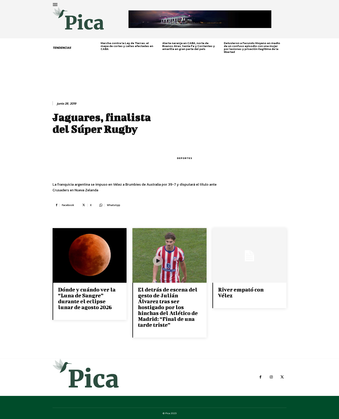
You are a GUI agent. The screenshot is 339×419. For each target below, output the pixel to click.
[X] (282, 377)
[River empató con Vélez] (249, 256)
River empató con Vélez (241, 292)
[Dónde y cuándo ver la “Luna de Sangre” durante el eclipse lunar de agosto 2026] (90, 256)
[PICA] (78, 20)
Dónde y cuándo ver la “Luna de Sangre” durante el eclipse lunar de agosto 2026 (87, 298)
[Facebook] (260, 377)
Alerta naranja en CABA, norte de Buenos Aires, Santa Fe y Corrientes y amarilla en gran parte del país (188, 46)
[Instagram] (271, 377)
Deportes (184, 158)
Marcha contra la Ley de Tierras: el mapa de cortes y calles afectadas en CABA (127, 46)
